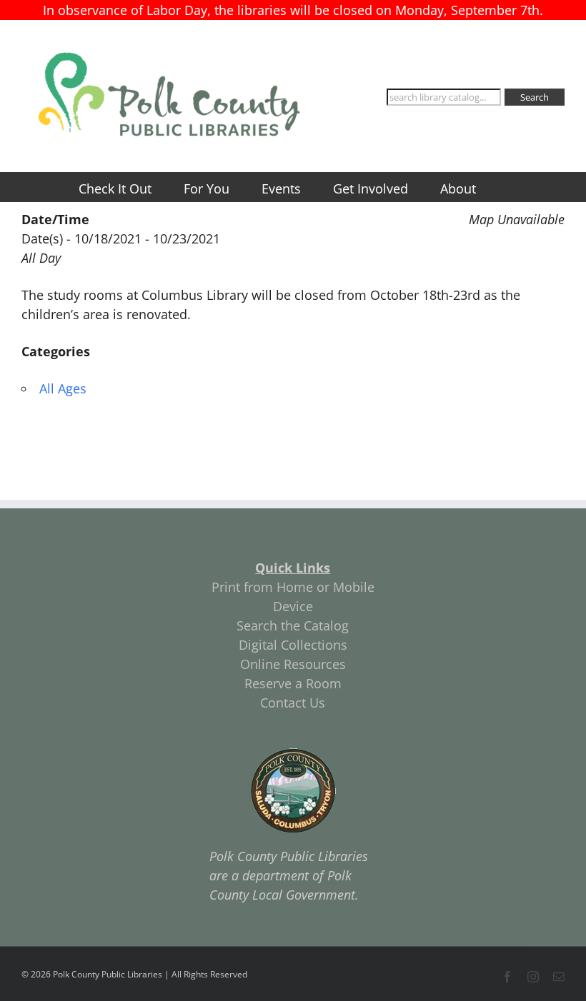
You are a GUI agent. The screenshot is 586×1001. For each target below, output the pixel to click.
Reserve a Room (293, 683)
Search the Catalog (293, 625)
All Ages (62, 388)
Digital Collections (293, 644)
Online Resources (293, 664)
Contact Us (292, 702)
